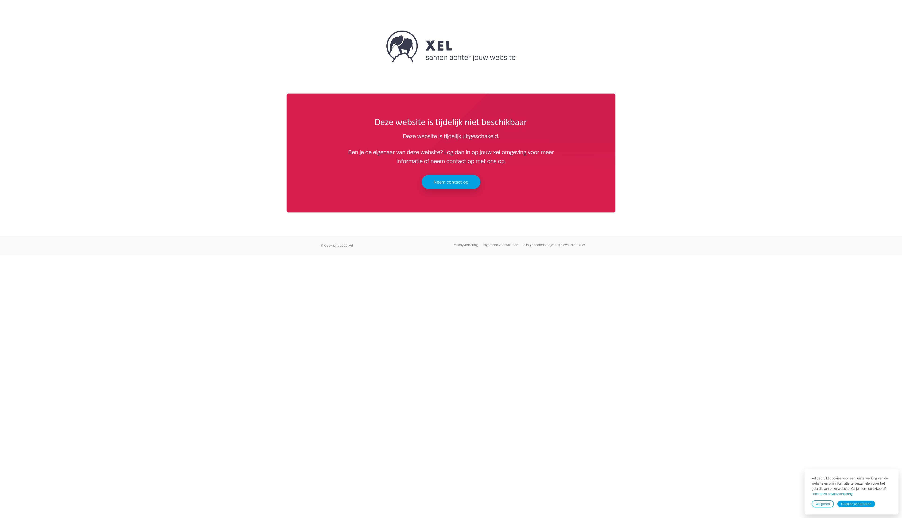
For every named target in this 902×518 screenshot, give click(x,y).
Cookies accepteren (856, 504)
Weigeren (823, 504)
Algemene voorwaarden (500, 245)
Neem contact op (451, 182)
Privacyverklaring (465, 245)
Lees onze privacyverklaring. (832, 494)
